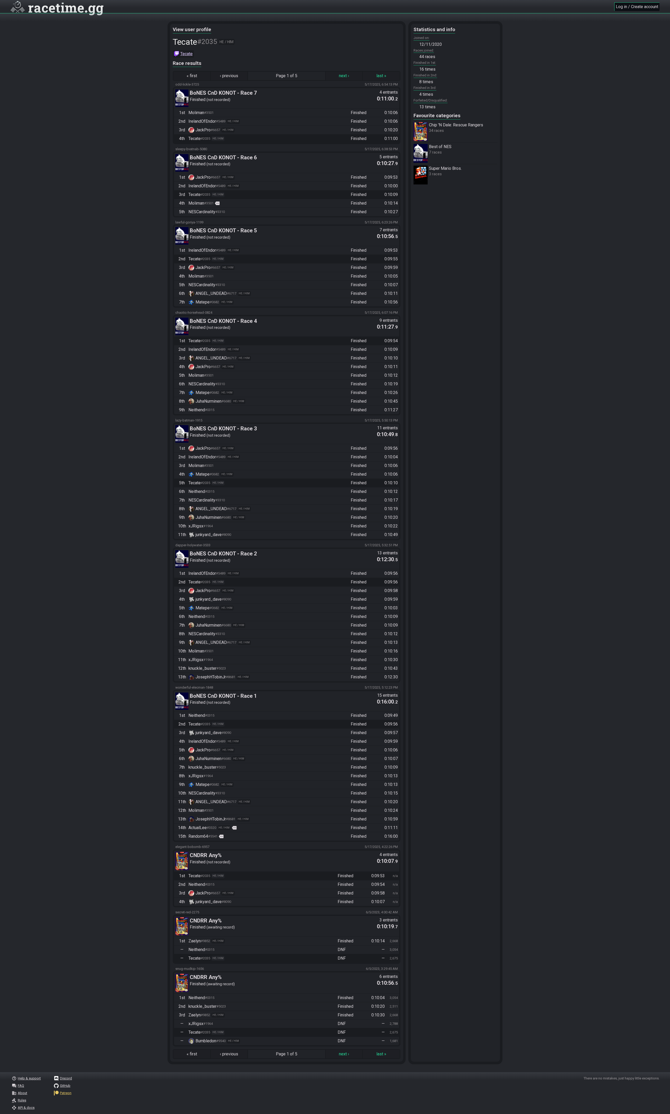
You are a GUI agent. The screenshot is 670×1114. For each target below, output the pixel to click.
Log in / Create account (637, 6)
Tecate (186, 53)
